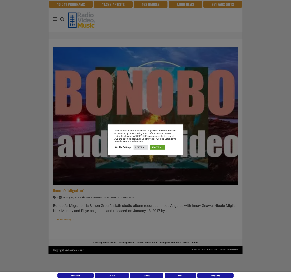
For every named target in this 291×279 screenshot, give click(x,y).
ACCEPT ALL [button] (157, 147)
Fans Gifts (215, 275)
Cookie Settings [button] (123, 147)
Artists (112, 275)
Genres (147, 275)
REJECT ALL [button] (140, 147)
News (180, 275)
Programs (75, 275)
